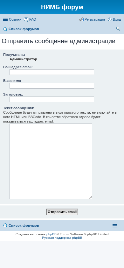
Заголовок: (13, 94)
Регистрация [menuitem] (95, 19)
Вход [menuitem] (117, 19)
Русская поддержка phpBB (62, 237)
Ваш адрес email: (18, 67)
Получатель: (14, 55)
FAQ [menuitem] (32, 19)
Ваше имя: (12, 81)
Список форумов (24, 225)
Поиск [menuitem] (119, 29)
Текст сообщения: (18, 108)
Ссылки (15, 19)
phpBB (51, 234)
